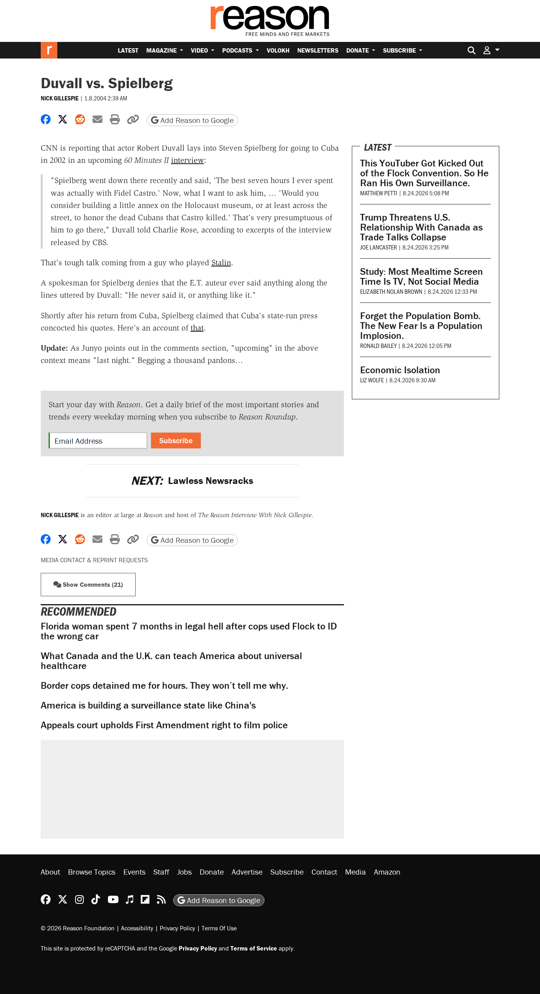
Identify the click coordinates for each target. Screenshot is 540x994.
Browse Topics (91, 872)
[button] (491, 50)
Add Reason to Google (196, 120)
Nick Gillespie (60, 98)
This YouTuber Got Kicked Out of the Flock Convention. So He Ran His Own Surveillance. (424, 173)
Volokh (278, 50)
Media (355, 872)
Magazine (162, 50)
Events (134, 872)
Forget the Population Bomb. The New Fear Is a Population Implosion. (421, 326)
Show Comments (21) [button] (92, 584)
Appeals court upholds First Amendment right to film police (164, 725)
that (197, 328)
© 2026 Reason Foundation (78, 928)
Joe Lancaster (378, 247)
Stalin (221, 262)
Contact (324, 872)
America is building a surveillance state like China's (148, 705)
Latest (128, 50)
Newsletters (317, 50)
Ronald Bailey (378, 345)
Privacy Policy (177, 928)
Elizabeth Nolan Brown (391, 291)
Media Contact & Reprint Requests (94, 560)
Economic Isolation (400, 370)
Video (200, 50)
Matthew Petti (378, 193)
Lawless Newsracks (192, 480)
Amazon (387, 872)
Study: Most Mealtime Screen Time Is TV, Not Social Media (421, 276)
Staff (161, 872)
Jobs (184, 872)
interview (187, 160)
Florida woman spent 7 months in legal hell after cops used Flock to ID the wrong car (189, 631)
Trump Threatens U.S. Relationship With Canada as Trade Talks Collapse (421, 227)
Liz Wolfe (372, 380)
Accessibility (137, 928)
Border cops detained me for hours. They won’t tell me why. (164, 685)
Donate (358, 50)
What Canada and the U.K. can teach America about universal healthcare (171, 661)
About (50, 872)
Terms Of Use (219, 928)
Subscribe (400, 50)
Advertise (247, 872)
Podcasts (238, 50)
